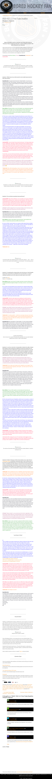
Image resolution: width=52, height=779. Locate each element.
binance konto (11, 700)
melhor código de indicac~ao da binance (16, 728)
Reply (8, 706)
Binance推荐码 (12, 718)
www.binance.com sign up (14, 709)
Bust (26, 685)
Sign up (21, 651)
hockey (19, 686)
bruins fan (23, 685)
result (24, 687)
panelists (11, 687)
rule (32, 687)
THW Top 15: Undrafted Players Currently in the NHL (12, 559)
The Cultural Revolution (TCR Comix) (9, 670)
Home (4, 15)
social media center (6, 461)
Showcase (7, 688)
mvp (32, 686)
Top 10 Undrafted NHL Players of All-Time (10, 558)
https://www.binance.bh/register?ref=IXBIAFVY (24, 741)
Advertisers (29, 684)
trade (14, 688)
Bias (8, 685)
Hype (27, 686)
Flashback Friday (9, 15)
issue (30, 686)
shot (3, 688)
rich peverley (28, 687)
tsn (23, 688)
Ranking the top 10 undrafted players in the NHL (11, 561)
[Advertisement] (18, 34)
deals (9, 277)
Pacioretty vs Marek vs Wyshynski (26, 692)
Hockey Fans (23, 686)
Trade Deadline (19, 688)
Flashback (16, 686)
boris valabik (18, 685)
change (4, 686)
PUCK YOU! (21, 684)
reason (17, 687)
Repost (20, 687)
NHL (3, 687)
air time (5, 685)
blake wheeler (12, 685)
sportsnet (11, 688)
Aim (3, 685)
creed (12, 686)
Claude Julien (8, 686)
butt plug (29, 685)
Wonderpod (5, 674)
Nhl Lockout (6, 687)
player (14, 687)
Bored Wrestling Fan (6, 665)
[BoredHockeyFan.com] (26, 6)
